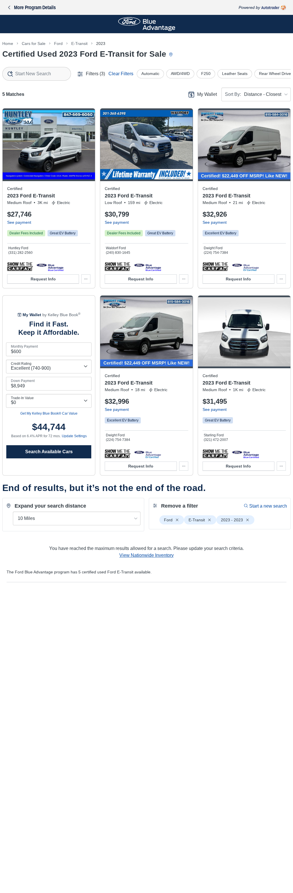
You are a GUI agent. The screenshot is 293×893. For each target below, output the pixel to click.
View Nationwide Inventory (146, 555)
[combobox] (36, 74)
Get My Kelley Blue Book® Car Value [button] (49, 413)
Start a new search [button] (268, 506)
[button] (20, 266)
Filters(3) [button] (95, 73)
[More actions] (85, 279)
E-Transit (79, 43)
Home (7, 43)
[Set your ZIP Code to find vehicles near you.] (171, 55)
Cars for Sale (33, 43)
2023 (100, 43)
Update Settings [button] (74, 436)
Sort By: (233, 94)
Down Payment (23, 381)
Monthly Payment (24, 346)
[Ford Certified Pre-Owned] (50, 266)
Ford (58, 43)
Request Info (43, 279)
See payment (19, 222)
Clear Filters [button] (120, 73)
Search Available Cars (49, 451)
